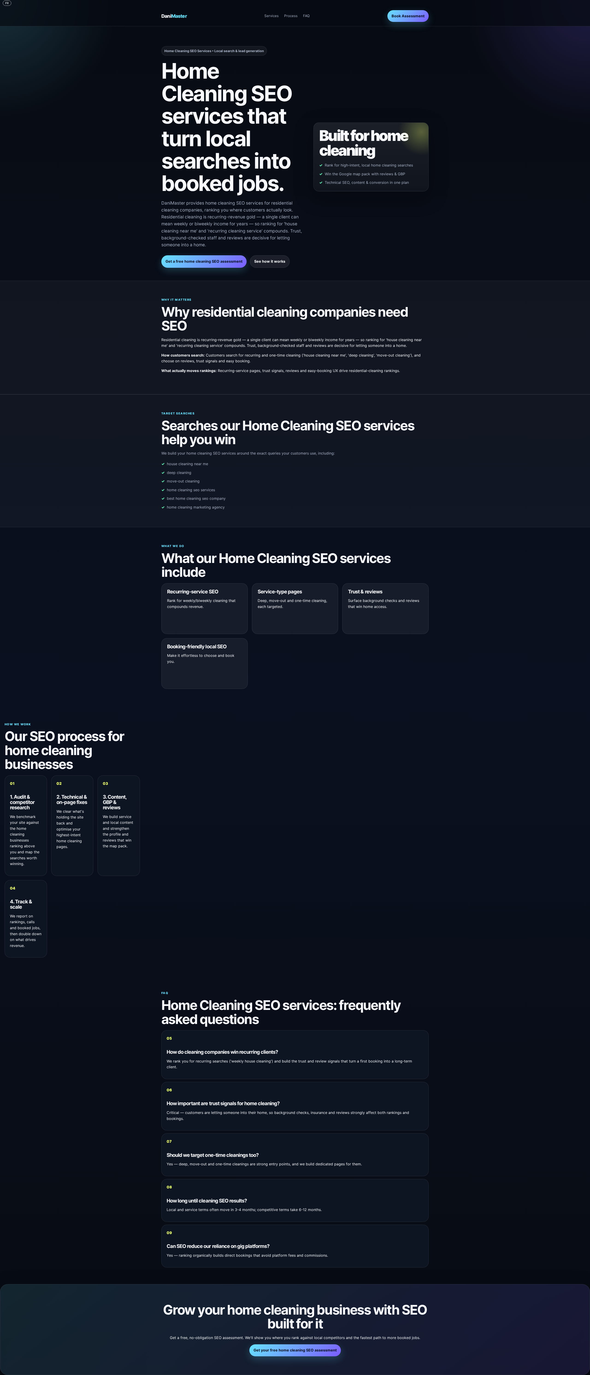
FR (7, 3)
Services (271, 16)
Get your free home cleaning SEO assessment (295, 1350)
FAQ (306, 16)
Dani (174, 16)
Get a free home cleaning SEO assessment (203, 261)
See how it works (269, 261)
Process (291, 16)
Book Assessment (408, 16)
